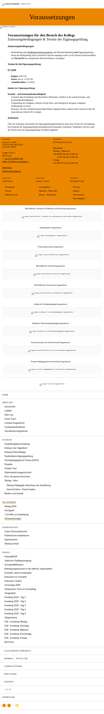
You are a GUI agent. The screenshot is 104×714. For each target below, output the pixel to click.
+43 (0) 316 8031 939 (13, 159)
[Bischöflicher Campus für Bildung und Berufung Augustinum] (52, 216)
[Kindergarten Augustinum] (52, 236)
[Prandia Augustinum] (52, 384)
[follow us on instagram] (9, 705)
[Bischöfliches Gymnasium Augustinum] (52, 293)
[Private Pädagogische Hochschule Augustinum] (52, 369)
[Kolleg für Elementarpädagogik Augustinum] (52, 331)
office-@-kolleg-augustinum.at (15, 161)
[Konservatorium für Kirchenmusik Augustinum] (52, 350)
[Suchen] (3, 689)
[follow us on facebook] (4, 705)
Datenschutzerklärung (11, 171)
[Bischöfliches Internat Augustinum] (52, 274)
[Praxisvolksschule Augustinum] (52, 255)
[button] (52, 402)
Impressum (7, 167)
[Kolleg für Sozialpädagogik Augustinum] (52, 312)
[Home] (17, 4)
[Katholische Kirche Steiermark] (17, 705)
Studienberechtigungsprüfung (40, 52)
